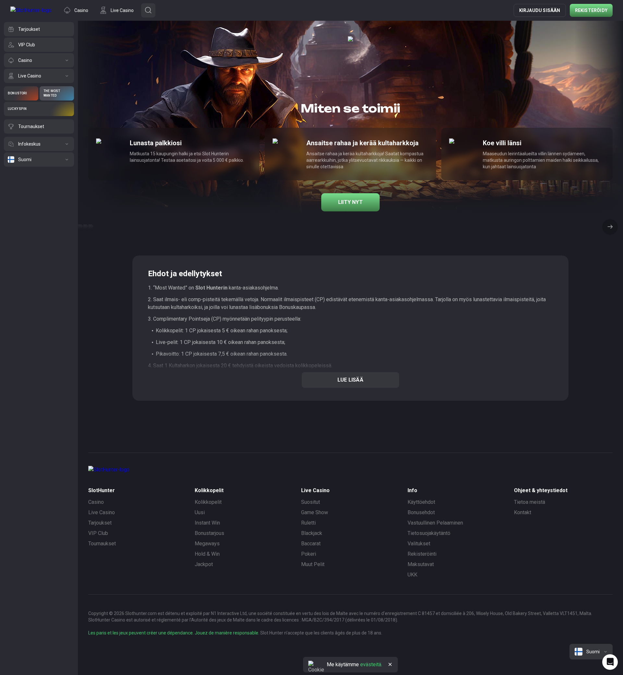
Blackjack (311, 533)
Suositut (310, 502)
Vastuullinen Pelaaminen (435, 523)
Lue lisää (350, 380)
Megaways (207, 543)
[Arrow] (610, 227)
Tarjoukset (100, 523)
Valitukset (419, 543)
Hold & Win (207, 554)
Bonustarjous (209, 533)
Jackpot (204, 564)
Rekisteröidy (591, 10)
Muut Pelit (312, 564)
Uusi (200, 512)
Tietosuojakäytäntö (429, 533)
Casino (96, 502)
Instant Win (207, 523)
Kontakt (522, 512)
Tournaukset (102, 543)
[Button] (148, 10)
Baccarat (311, 543)
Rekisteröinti (422, 554)
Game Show (314, 512)
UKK (412, 575)
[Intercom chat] (610, 662)
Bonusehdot (421, 512)
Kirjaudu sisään (539, 10)
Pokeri (308, 554)
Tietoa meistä (529, 502)
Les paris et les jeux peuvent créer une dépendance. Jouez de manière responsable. (173, 632)
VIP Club (98, 533)
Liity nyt (350, 202)
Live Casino (101, 512)
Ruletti (308, 523)
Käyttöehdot (421, 502)
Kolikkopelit (208, 502)
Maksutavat (421, 564)
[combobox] (591, 651)
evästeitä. (371, 664)
